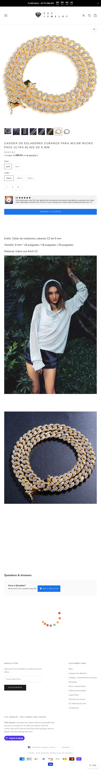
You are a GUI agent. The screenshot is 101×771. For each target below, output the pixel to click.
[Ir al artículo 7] (58, 131)
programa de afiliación (78, 673)
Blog (70, 669)
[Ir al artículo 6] (50, 131)
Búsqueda (73, 682)
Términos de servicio (77, 699)
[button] (50, 155)
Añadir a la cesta (50, 211)
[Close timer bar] (98, 3)
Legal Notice (74, 695)
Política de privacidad (77, 690)
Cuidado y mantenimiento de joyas (83, 677)
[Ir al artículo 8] (66, 131)
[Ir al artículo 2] (16, 131)
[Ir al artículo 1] (8, 131)
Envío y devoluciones (77, 686)
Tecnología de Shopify (61, 753)
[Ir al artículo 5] (41, 131)
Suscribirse (15, 687)
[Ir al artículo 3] (24, 131)
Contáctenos (74, 708)
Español (66, 747)
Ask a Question (50, 588)
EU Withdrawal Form (77, 703)
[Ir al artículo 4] (33, 131)
